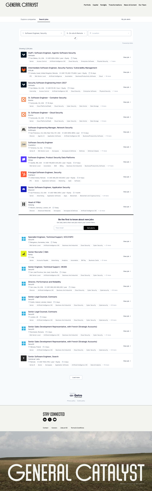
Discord (31, 190)
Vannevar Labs (34, 359)
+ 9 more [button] (103, 106)
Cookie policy (81, 401)
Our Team (142, 5)
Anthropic (32, 130)
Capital (95, 5)
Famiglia (103, 5)
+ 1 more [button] (112, 61)
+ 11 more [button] (104, 151)
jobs (43, 19)
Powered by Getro (127, 43)
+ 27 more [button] (110, 166)
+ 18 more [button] (107, 76)
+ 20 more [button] (114, 290)
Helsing (31, 205)
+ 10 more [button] (108, 136)
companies (28, 19)
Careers (54, 428)
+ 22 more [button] (101, 211)
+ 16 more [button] (106, 365)
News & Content (130, 5)
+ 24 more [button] (105, 196)
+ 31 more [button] (104, 260)
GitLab (31, 70)
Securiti (31, 239)
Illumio (30, 100)
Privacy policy (71, 401)
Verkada (31, 55)
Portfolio (87, 5)
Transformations (115, 5)
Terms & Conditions (77, 428)
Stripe (30, 160)
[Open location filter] (128, 33)
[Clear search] (61, 33)
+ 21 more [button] (107, 245)
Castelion (32, 145)
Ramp (30, 254)
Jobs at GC (64, 428)
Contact (45, 428)
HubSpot (31, 175)
